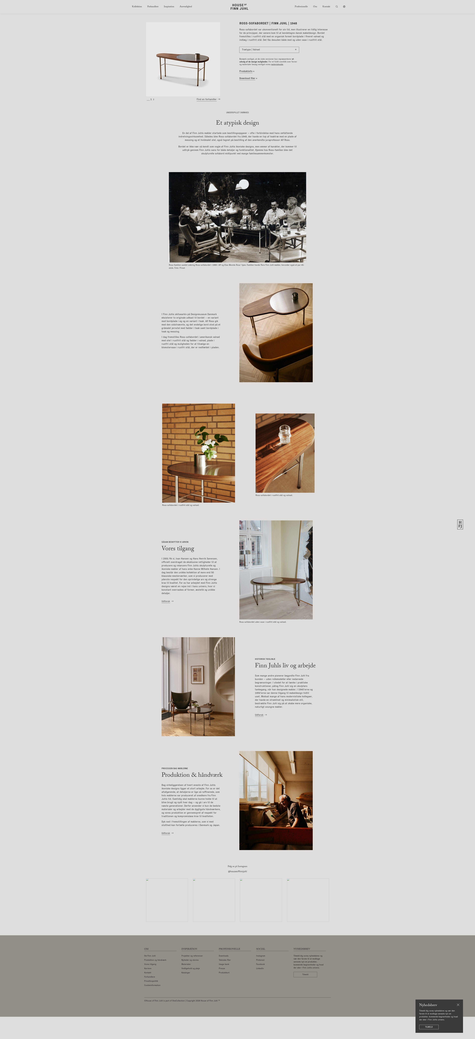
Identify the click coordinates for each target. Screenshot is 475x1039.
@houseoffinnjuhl (237, 871)
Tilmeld (429, 1027)
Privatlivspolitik (151, 981)
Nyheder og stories (190, 960)
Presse (222, 969)
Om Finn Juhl (150, 956)
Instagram (260, 956)
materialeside (277, 65)
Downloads (223, 956)
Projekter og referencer (192, 956)
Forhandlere (149, 977)
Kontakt (147, 973)
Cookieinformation (152, 985)
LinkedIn (260, 969)
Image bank (224, 964)
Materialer (186, 964)
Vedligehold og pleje (190, 969)
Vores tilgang (150, 964)
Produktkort (224, 973)
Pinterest (260, 960)
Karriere (147, 969)
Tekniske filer (225, 960)
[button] (151, 99)
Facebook (260, 964)
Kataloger (185, 973)
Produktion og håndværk (155, 960)
